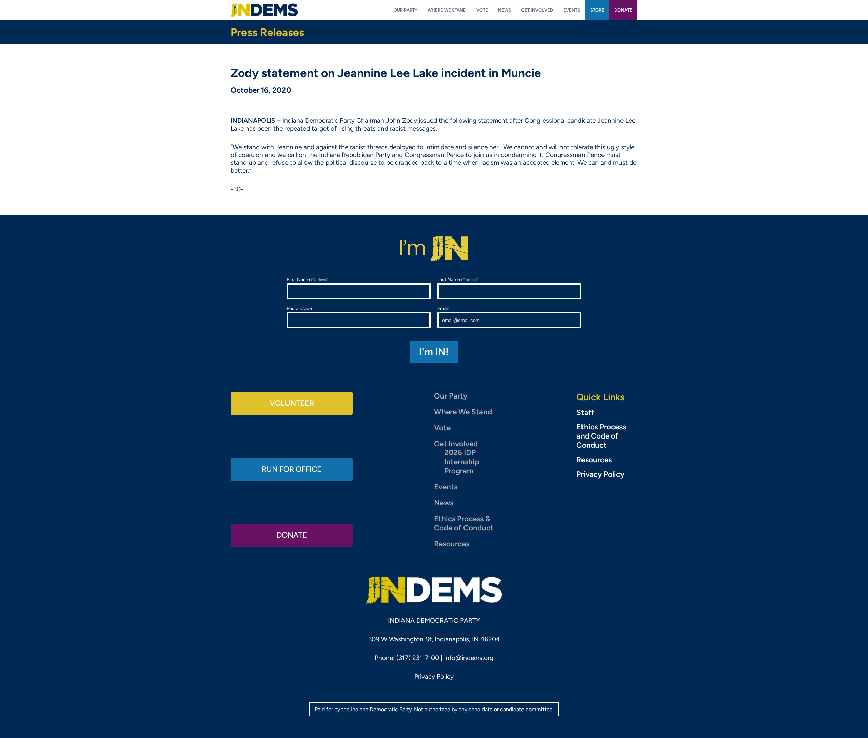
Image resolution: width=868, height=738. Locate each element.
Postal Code (299, 308)
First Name (307, 280)
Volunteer (292, 403)
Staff (585, 412)
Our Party (450, 396)
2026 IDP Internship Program (461, 461)
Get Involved (456, 443)
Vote (442, 427)
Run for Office (291, 469)
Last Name (457, 280)
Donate (292, 535)
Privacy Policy (600, 474)
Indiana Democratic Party (264, 10)
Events (445, 486)
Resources (451, 543)
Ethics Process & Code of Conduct (463, 523)
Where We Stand (463, 411)
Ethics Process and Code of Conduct (601, 436)
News (443, 502)
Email (443, 308)
